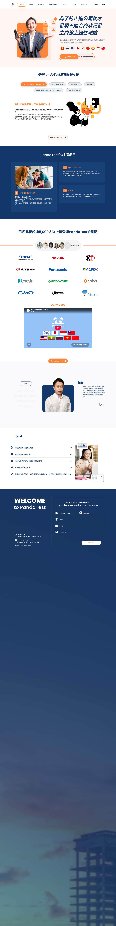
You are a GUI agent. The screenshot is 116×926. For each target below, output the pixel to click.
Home (22, 5)
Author (65, 5)
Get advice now (78, 56)
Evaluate (41, 5)
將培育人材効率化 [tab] (74, 90)
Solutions (84, 5)
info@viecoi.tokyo (33, 542)
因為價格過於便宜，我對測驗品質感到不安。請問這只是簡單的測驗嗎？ (40, 474)
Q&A (74, 5)
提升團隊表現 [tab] (75, 84)
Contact (96, 5)
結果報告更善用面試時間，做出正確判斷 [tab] (48, 90)
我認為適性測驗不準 (20, 454)
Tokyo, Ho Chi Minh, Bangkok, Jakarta (29, 537)
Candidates (53, 5)
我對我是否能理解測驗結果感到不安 (26, 461)
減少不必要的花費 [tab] (57, 84)
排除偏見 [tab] (89, 84)
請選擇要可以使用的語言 (22, 447)
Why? (31, 5)
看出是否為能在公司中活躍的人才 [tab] (34, 84)
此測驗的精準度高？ (20, 467)
